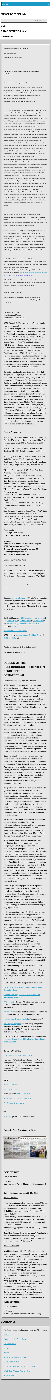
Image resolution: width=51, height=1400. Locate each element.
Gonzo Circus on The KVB (29, 995)
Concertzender (22, 635)
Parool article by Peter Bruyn (15, 1339)
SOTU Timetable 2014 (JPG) (15, 1357)
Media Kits (8, 1348)
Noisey (14, 626)
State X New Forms (25, 1039)
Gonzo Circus (25, 621)
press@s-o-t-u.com (17, 598)
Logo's (6, 1335)
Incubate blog (12, 623)
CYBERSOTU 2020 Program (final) (17, 1371)
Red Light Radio (35, 635)
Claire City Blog (10, 987)
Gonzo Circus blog (11, 995)
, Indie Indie (17, 997)
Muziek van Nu (34, 623)
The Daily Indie (23, 987)
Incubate (7, 1039)
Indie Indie (23, 623)
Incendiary (8, 1055)
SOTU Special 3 (24, 1098)
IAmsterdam (8, 997)
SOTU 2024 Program (12, 1375)
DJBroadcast (9, 1002)
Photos (6, 1353)
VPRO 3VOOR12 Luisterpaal (15, 631)
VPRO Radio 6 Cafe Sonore (14, 1103)
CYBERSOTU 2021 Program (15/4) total (19, 1366)
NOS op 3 (7, 1117)
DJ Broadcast (26, 618)
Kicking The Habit (22, 1019)
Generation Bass (10, 990)
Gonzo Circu (39, 621)
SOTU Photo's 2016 (11, 1362)
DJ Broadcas (40, 618)
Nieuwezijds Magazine (12, 1024)
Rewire (14, 1039)
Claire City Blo (12, 621)
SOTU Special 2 (10, 1098)
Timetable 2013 (10, 1344)
